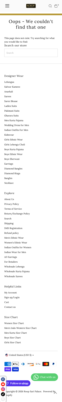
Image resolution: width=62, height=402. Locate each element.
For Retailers (11, 261)
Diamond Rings (12, 173)
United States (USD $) (20, 354)
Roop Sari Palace (32, 391)
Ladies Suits (10, 105)
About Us (9, 199)
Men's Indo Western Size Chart (20, 328)
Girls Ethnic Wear (13, 139)
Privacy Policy (11, 203)
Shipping (9, 223)
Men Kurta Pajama (13, 120)
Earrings (8, 163)
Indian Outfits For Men (16, 129)
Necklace (9, 182)
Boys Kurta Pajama (14, 149)
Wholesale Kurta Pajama (17, 271)
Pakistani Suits (11, 110)
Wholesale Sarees (13, 276)
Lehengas (9, 81)
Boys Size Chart (12, 337)
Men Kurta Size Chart (15, 332)
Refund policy (11, 232)
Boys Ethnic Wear (13, 154)
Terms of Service (13, 208)
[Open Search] (50, 5)
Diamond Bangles (13, 168)
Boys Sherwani (12, 158)
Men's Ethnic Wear (14, 237)
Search (7, 218)
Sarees (7, 96)
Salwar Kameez (12, 86)
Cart (6, 302)
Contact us (10, 306)
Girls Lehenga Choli (14, 144)
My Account (10, 292)
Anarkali (8, 91)
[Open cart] (56, 5)
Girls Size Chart (12, 342)
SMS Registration (13, 228)
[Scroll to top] (55, 393)
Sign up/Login (12, 297)
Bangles (8, 178)
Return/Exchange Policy (17, 213)
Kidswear (9, 134)
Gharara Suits (11, 115)
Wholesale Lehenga (14, 266)
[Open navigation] (7, 6)
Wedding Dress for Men (16, 125)
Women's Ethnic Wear (15, 242)
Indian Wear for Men (15, 252)
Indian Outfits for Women (17, 247)
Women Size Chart (14, 323)
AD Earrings (10, 256)
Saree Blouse (11, 101)
